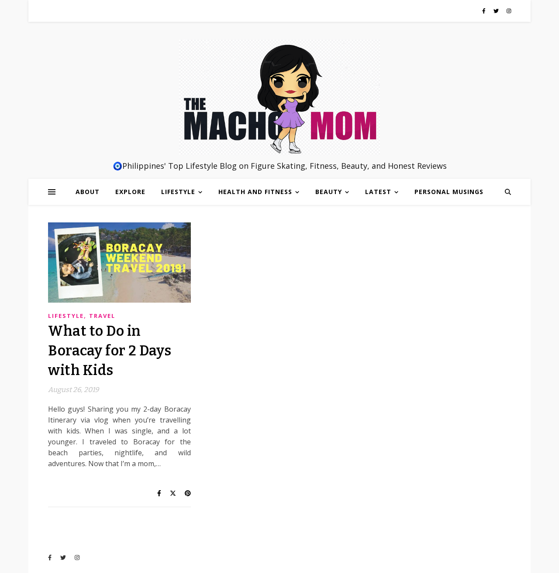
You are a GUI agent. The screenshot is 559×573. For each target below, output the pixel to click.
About (88, 192)
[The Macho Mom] (279, 97)
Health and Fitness (255, 192)
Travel (102, 316)
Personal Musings (448, 192)
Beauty (328, 192)
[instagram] (509, 10)
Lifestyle (178, 192)
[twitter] (496, 10)
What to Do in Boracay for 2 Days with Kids (109, 351)
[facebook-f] (484, 10)
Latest (378, 192)
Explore (130, 192)
